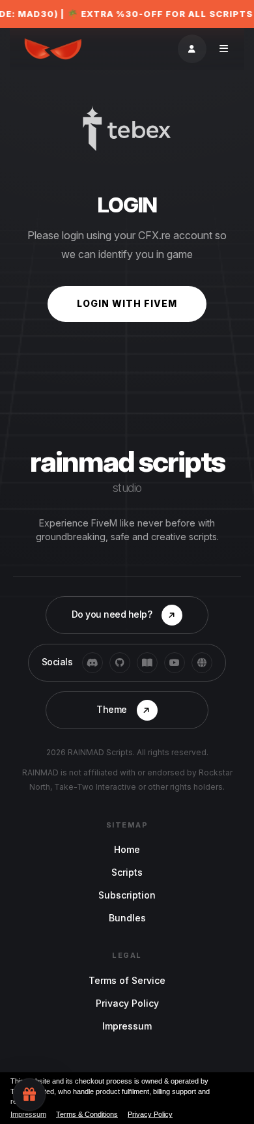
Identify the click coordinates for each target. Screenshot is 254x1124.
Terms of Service (127, 980)
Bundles (127, 917)
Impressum (127, 1025)
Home (127, 849)
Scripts (127, 872)
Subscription (127, 895)
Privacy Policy (127, 1003)
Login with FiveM (127, 303)
